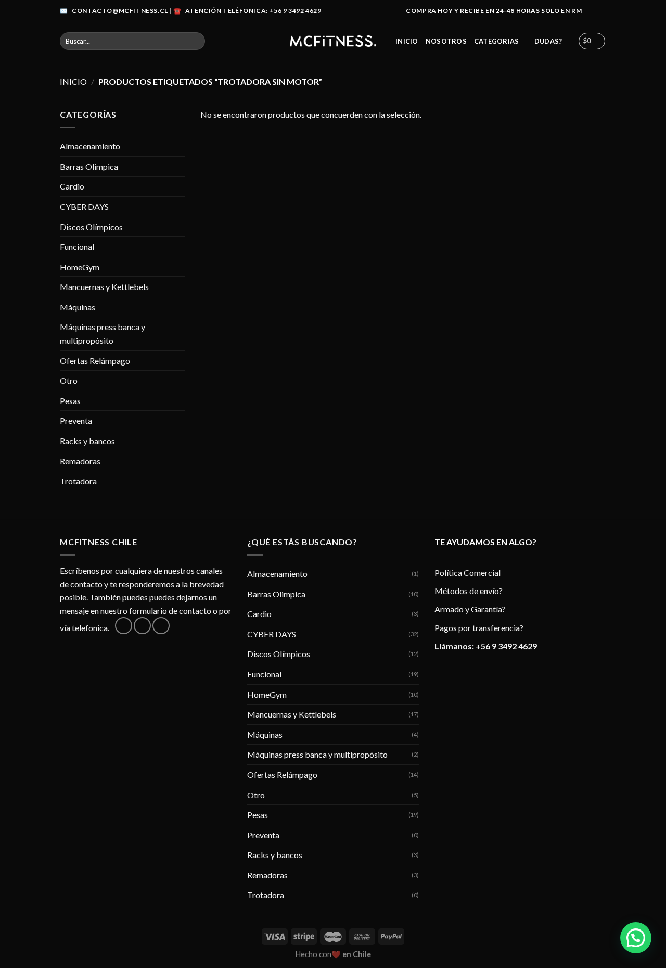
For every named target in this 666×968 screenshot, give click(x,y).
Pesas (70, 401)
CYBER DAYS (84, 206)
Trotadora (78, 481)
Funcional (77, 247)
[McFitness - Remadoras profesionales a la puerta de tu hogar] (333, 41)
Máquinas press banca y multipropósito (102, 333)
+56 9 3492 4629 (506, 646)
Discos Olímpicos (91, 227)
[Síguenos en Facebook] (591, 11)
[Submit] (194, 41)
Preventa (76, 420)
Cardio (72, 186)
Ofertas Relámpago (95, 361)
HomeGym (79, 267)
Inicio (406, 41)
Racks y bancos (87, 441)
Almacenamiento (90, 146)
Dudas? (548, 41)
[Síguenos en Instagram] (601, 11)
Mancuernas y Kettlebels (104, 287)
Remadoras (80, 461)
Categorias (496, 41)
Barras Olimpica (89, 166)
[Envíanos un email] (161, 625)
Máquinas (77, 307)
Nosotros (446, 41)
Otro (69, 380)
